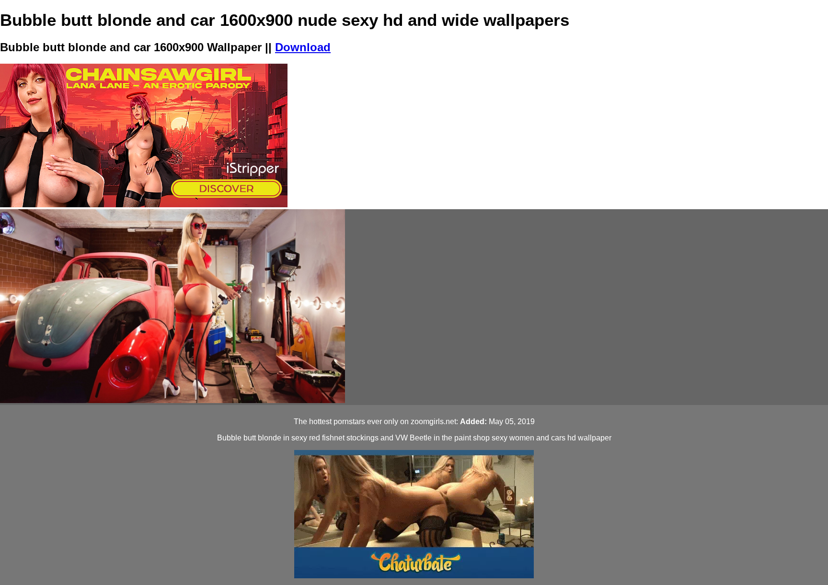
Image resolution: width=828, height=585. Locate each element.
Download (303, 47)
